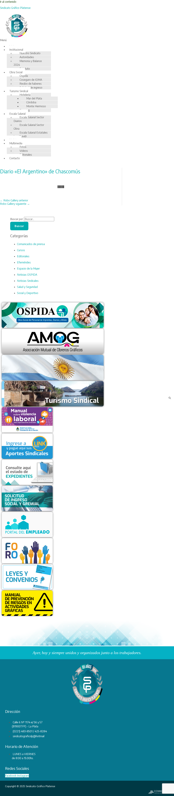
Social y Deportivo (27, 293)
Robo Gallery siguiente (15, 203)
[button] (70, 40)
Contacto (14, 158)
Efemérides (24, 262)
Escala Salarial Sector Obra (29, 126)
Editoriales (26, 154)
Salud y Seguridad (27, 287)
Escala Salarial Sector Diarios (29, 119)
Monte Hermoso (36, 106)
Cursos (21, 250)
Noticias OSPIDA (27, 274)
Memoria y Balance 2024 (28, 62)
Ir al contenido (8, 1)
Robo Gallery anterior (14, 200)
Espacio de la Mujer (28, 268)
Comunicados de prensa (31, 244)
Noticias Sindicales (28, 280)
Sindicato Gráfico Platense (15, 8)
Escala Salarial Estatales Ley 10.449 (31, 134)
